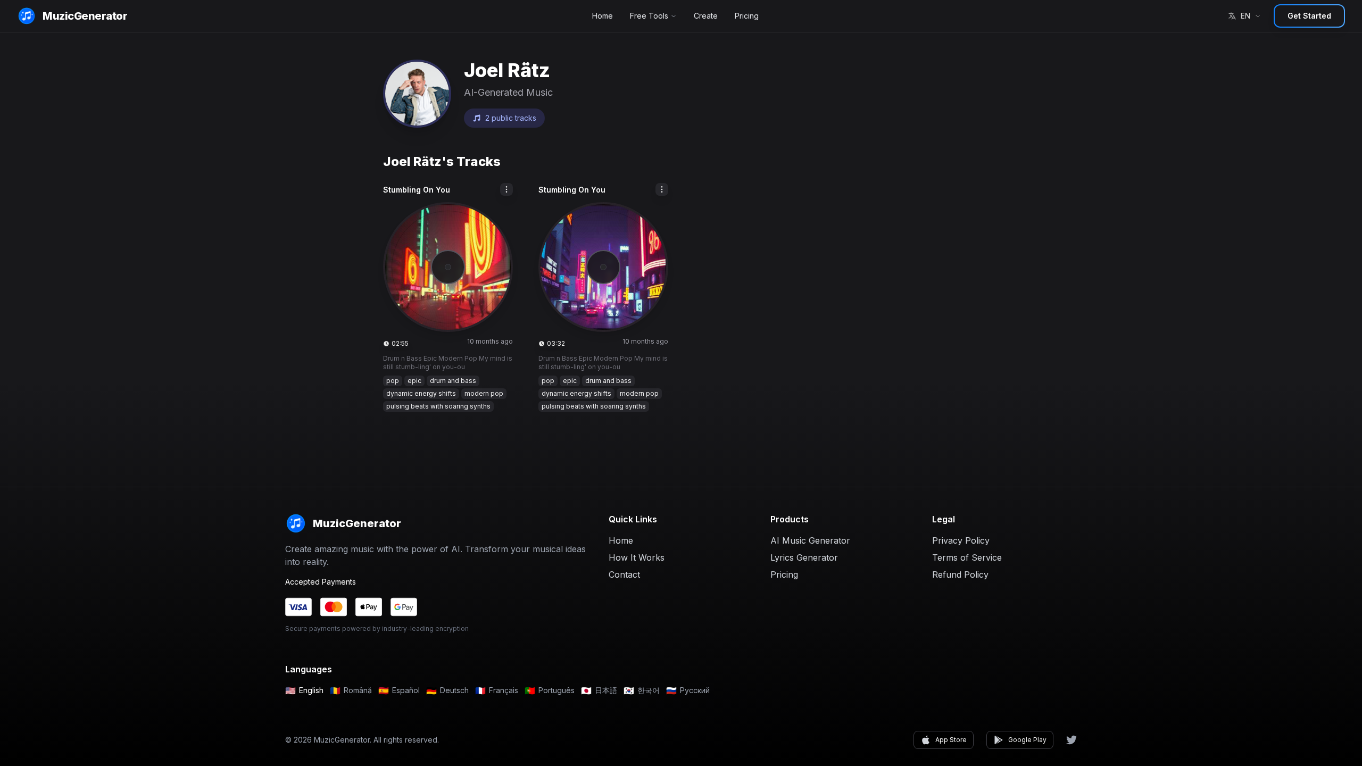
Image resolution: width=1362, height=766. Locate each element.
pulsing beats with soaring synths (438, 406)
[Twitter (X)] (1071, 740)
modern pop (483, 393)
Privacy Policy (961, 540)
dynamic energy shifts (421, 393)
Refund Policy (960, 574)
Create (706, 15)
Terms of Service (967, 557)
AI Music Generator (810, 540)
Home (602, 15)
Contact (624, 574)
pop (392, 381)
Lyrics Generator (804, 557)
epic (414, 381)
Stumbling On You (416, 189)
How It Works (637, 557)
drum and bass (453, 381)
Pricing (747, 15)
